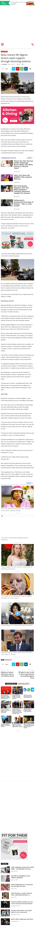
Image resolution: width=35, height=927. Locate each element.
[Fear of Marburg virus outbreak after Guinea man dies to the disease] (29, 719)
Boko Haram (8, 659)
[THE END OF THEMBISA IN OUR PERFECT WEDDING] (5, 878)
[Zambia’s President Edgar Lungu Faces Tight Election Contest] (17, 719)
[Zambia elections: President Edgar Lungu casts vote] (29, 704)
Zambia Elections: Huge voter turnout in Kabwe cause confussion (6, 711)
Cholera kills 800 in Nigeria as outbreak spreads (5, 725)
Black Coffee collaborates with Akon (22, 919)
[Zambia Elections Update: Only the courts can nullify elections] (17, 690)
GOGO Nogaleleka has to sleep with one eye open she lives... (22, 885)
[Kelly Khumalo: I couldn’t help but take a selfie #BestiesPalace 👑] (5, 895)
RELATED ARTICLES (11, 683)
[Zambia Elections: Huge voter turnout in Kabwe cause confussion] (6, 704)
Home (2, 48)
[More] (30, 69)
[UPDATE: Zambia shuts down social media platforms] (29, 690)
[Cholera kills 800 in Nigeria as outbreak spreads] (6, 719)
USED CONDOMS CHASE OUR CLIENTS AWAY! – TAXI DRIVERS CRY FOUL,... (22, 868)
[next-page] (18, 731)
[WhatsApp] (22, 69)
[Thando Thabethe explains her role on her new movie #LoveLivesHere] (5, 904)
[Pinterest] (17, 69)
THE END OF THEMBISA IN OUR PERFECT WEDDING (20, 876)
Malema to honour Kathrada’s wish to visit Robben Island (7, 674)
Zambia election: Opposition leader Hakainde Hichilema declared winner (5, 696)
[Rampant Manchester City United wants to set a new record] (5, 913)
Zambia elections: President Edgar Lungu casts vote (28, 710)
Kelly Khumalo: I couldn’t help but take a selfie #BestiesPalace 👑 (21, 894)
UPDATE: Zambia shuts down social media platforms (28, 696)
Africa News (7, 48)
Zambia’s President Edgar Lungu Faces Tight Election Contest (17, 725)
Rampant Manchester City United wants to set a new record (21, 911)
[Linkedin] (26, 69)
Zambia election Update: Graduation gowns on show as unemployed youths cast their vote (17, 711)
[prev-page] (16, 731)
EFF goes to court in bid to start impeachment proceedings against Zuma (26, 675)
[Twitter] (13, 69)
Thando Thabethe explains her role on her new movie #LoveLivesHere (22, 902)
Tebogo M (4, 64)
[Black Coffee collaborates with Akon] (5, 921)
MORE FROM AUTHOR (23, 683)
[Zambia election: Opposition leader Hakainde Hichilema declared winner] (6, 690)
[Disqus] (17, 757)
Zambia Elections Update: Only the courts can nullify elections (16, 696)
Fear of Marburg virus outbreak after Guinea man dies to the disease (29, 726)
